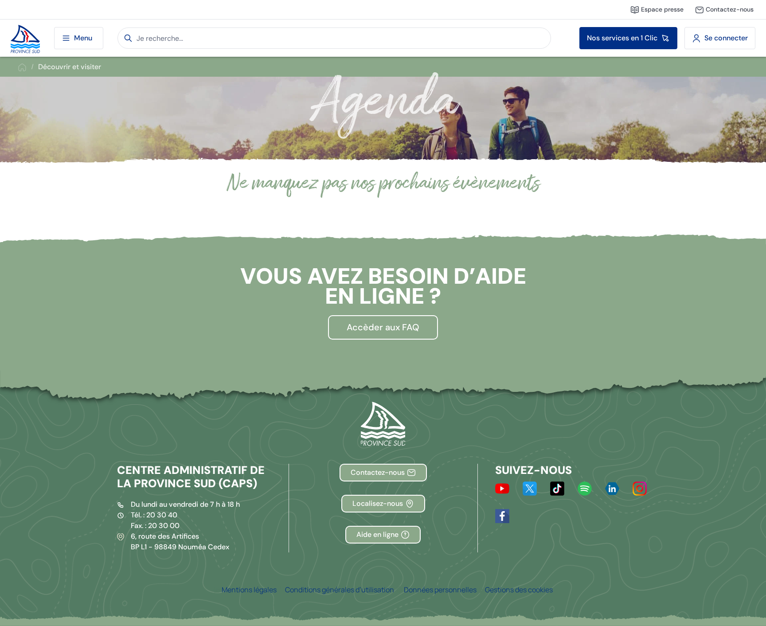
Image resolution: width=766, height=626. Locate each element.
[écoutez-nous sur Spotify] (585, 488)
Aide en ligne (377, 534)
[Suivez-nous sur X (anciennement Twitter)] (530, 488)
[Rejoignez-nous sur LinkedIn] (612, 488)
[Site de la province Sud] (25, 38)
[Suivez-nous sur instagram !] (640, 488)
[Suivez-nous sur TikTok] (557, 488)
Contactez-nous (378, 472)
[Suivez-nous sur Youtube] (502, 488)
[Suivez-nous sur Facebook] (502, 515)
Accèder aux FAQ (383, 327)
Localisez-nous (377, 503)
